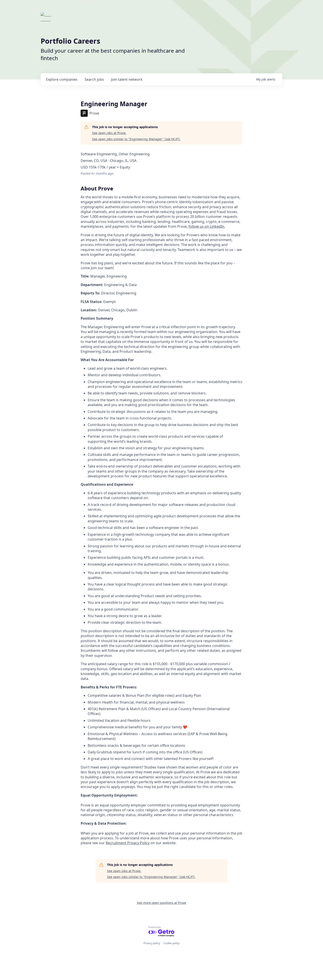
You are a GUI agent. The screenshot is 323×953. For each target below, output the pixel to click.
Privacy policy (151, 943)
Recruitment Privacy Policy (128, 842)
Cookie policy (171, 943)
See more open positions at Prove (161, 903)
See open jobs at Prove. (109, 133)
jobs (94, 79)
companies (62, 79)
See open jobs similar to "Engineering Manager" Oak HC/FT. (136, 139)
